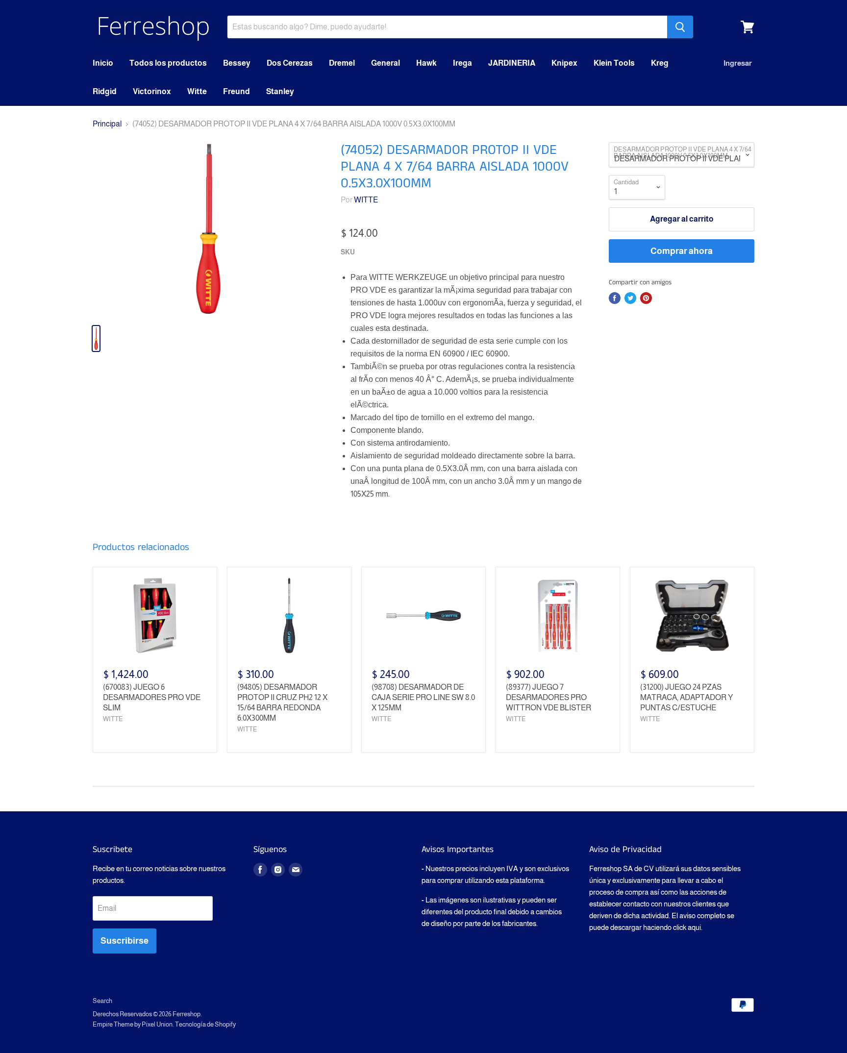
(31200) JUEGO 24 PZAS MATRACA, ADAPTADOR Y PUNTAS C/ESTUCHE (686, 697)
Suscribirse (124, 941)
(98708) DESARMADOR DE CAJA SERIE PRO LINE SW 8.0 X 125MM (423, 697)
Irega (462, 63)
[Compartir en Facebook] (615, 298)
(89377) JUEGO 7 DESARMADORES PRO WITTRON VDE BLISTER (548, 697)
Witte (197, 91)
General (385, 63)
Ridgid (105, 91)
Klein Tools (614, 63)
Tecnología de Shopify (205, 1024)
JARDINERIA (511, 63)
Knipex (564, 63)
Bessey (236, 63)
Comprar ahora (681, 251)
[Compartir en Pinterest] (646, 298)
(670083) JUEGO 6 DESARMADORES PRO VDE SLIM (151, 697)
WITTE (366, 200)
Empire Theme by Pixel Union (133, 1024)
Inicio (103, 63)
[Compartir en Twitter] (630, 298)
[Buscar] (680, 27)
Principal (107, 124)
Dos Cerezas (290, 63)
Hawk (426, 63)
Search (102, 1000)
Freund (236, 91)
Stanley (280, 91)
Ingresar (737, 63)
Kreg (660, 63)
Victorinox (152, 91)
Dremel (342, 63)
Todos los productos (168, 63)
